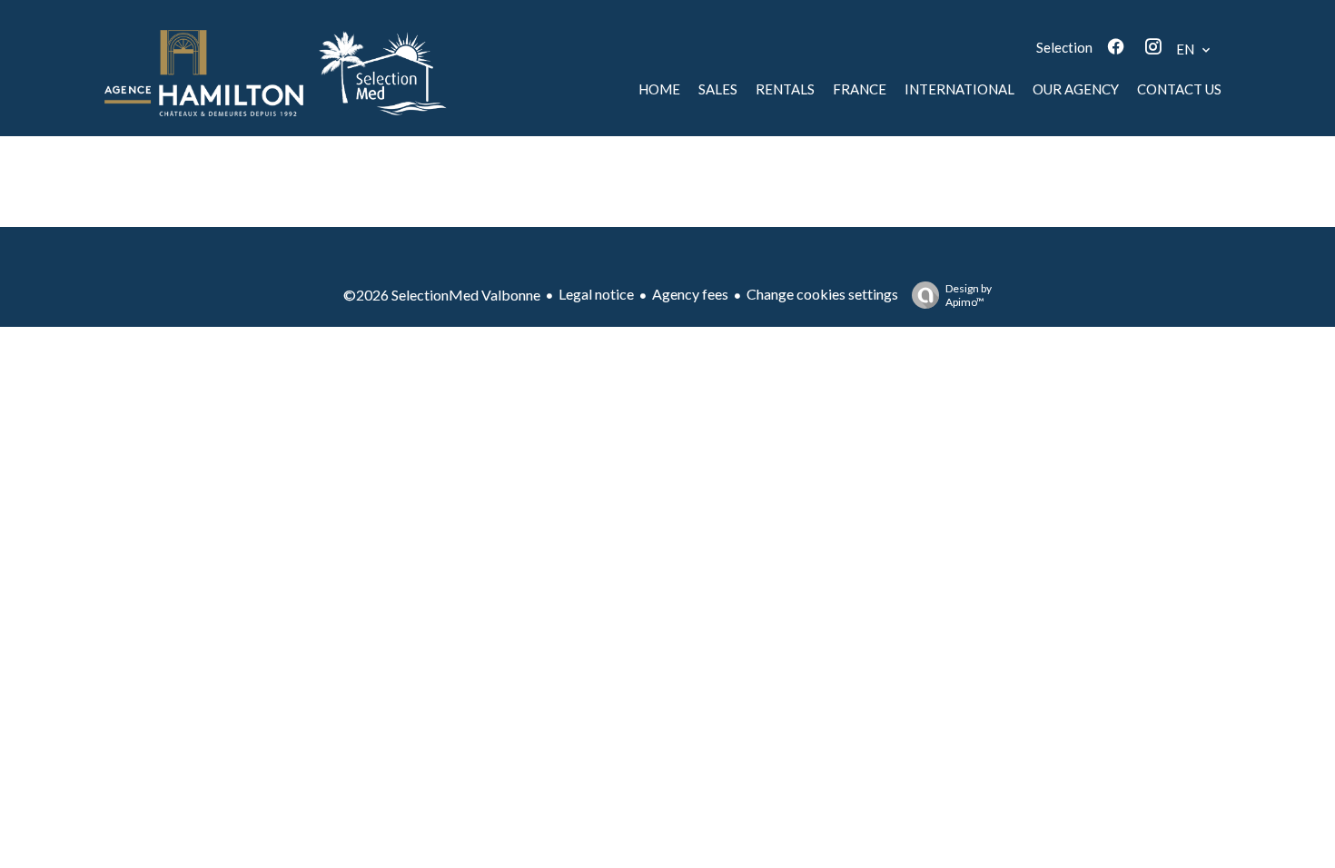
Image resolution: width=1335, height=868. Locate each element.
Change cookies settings (822, 293)
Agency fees (690, 293)
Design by (968, 295)
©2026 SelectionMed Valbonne (441, 294)
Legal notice (596, 293)
